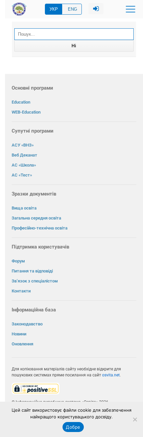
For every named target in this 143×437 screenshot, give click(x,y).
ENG (72, 9)
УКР (54, 9)
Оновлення (22, 343)
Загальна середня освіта (36, 218)
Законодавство (27, 323)
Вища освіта (24, 208)
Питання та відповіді (32, 270)
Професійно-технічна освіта (40, 227)
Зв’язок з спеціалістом (35, 280)
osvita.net (111, 375)
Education (21, 102)
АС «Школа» (24, 165)
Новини (19, 333)
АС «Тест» (22, 175)
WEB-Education (26, 112)
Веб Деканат (24, 155)
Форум (18, 260)
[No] (134, 419)
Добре (73, 427)
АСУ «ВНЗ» (23, 145)
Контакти (21, 290)
